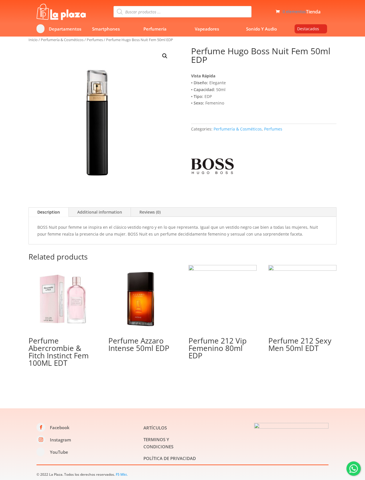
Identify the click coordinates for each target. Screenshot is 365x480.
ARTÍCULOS (155, 428)
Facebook (60, 427)
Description (48, 212)
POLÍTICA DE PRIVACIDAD (169, 458)
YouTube (59, 452)
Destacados (308, 28)
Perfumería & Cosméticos (62, 39)
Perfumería (155, 29)
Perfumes (95, 39)
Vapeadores (207, 29)
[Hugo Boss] (212, 167)
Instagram (60, 440)
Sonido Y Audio (261, 29)
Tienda (313, 12)
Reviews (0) (150, 212)
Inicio (33, 39)
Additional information (99, 212)
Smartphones (106, 29)
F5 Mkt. (122, 474)
